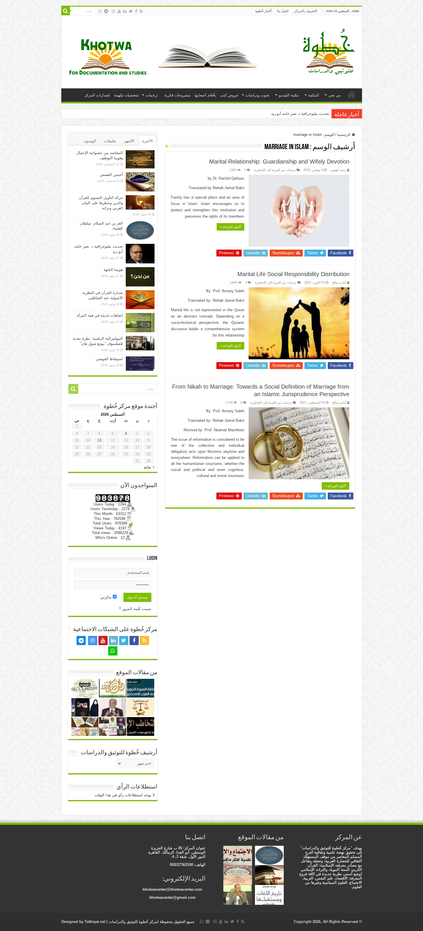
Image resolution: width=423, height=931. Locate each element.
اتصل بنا (282, 11)
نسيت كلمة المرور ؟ (135, 609)
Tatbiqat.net (95, 921)
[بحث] (65, 11)
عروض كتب (229, 95)
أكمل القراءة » (230, 227)
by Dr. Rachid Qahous (226, 178)
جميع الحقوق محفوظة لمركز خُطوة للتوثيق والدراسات (151, 921)
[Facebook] (136, 11)
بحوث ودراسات (257, 95)
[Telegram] (106, 11)
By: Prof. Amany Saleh (225, 291)
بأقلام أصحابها (205, 95)
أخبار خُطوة (263, 11)
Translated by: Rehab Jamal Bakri (216, 300)
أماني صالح (339, 282)
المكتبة (313, 95)
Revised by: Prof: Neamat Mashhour (214, 430)
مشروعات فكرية (177, 95)
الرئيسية (351, 94)
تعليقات (110, 141)
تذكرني (106, 597)
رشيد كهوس (338, 170)
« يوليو (149, 467)
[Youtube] (119, 11)
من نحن (334, 95)
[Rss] (141, 11)
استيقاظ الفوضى (109, 359)
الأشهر (129, 141)
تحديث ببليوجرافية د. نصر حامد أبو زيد (300, 113)
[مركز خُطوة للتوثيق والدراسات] (330, 51)
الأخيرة (147, 141)
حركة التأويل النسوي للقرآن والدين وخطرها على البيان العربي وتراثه (101, 202)
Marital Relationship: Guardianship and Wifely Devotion (279, 161)
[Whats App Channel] (100, 11)
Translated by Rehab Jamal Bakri (216, 188)
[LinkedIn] (125, 11)
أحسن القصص (111, 174)
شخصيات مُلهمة (126, 95)
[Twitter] (130, 11)
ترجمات (152, 95)
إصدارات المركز (97, 95)
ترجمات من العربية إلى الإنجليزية (275, 170)
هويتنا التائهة (113, 269)
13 (99, 440)
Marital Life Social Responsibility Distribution (293, 274)
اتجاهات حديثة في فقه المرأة (100, 315)
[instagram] (113, 11)
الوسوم (90, 141)
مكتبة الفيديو (289, 95)
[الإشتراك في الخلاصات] (166, 146)
